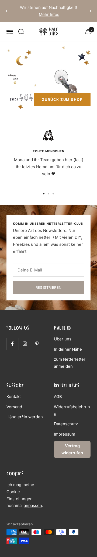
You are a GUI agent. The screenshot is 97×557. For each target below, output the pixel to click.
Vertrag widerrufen (72, 449)
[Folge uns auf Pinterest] (37, 344)
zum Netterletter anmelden (69, 363)
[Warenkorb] (88, 31)
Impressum (64, 434)
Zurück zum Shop (62, 99)
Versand (14, 406)
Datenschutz (66, 423)
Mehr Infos (49, 14)
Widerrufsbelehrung (72, 410)
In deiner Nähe (68, 349)
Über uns (62, 339)
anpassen (33, 505)
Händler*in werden (24, 416)
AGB (58, 396)
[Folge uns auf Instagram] (25, 344)
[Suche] (21, 32)
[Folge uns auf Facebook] (12, 344)
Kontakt (13, 396)
